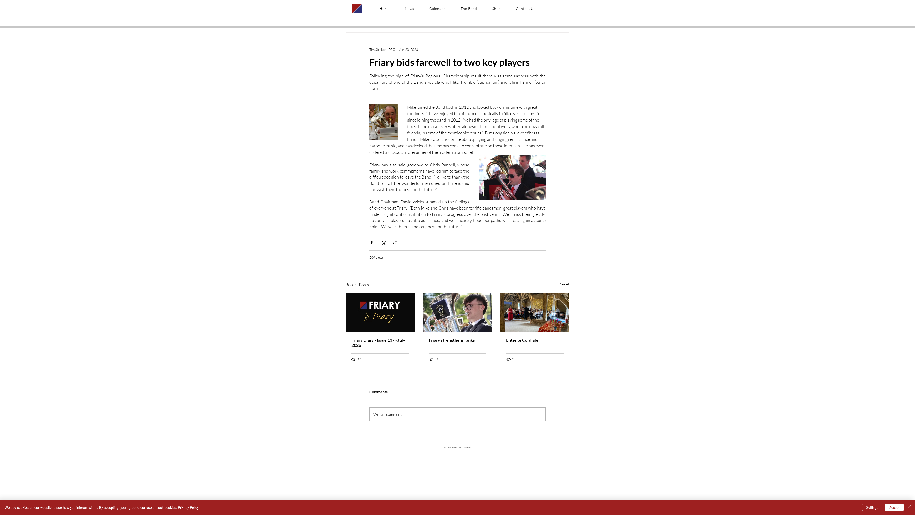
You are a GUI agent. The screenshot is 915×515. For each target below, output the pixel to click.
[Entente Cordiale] (534, 312)
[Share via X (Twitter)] (383, 242)
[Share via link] (395, 242)
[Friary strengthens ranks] (457, 312)
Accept (894, 507)
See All (564, 284)
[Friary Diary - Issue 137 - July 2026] (380, 312)
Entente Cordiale (522, 340)
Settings (872, 507)
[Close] (909, 507)
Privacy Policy (188, 507)
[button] (469, 8)
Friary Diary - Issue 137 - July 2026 (378, 342)
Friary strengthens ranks (452, 340)
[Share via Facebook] (371, 242)
